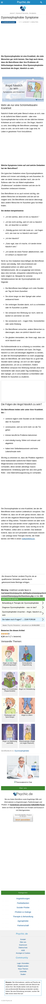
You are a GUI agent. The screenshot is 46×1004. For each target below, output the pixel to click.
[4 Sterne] (7, 634)
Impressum (23, 945)
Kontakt (23, 939)
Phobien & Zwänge (23, 912)
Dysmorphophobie (8, 22)
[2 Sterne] (3, 634)
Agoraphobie (23, 921)
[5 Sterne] (9, 634)
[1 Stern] (2, 634)
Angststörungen (23, 898)
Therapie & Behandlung (23, 916)
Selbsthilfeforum (28, 539)
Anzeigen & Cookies (23, 953)
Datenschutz (23, 947)
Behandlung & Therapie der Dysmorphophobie (20, 603)
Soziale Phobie (23, 907)
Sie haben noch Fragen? (18, 619)
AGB (23, 950)
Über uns (23, 942)
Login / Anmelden (23, 963)
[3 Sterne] (5, 634)
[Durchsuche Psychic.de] (41, 2)
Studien (23, 974)
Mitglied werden (23, 966)
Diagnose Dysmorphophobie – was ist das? (19, 607)
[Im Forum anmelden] (23, 819)
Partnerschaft (23, 925)
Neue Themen (23, 969)
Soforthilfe (23, 971)
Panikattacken (23, 903)
